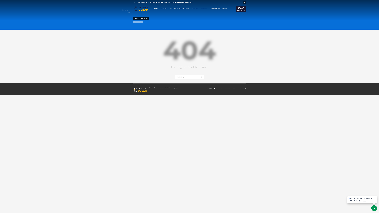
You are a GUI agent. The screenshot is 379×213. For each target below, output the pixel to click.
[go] (201, 77)
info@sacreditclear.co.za (183, 2)
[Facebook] (134, 2)
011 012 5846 (165, 2)
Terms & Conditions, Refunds (227, 88)
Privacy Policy (242, 88)
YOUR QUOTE (241, 9)
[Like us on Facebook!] (214, 88)
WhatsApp (153, 2)
